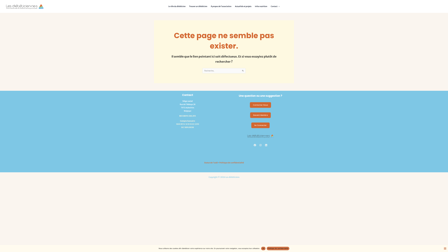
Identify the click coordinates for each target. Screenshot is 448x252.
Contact (274, 6)
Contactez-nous (260, 105)
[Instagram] (260, 145)
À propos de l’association (221, 6)
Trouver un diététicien (198, 6)
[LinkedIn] (266, 145)
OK (263, 248)
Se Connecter (260, 125)
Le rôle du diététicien (177, 6)
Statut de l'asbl (211, 162)
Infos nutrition (261, 6)
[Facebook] (255, 145)
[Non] (445, 248)
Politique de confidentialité (231, 162)
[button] (278, 6)
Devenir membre (260, 115)
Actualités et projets (243, 6)
